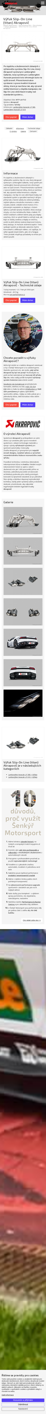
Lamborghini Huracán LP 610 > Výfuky (22, 777)
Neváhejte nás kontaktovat (14, 384)
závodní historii (27, 842)
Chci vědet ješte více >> (32, 920)
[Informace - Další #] (23, 154)
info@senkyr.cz (31, 389)
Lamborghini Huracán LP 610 (15, 109)
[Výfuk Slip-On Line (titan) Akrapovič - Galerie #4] (23, 611)
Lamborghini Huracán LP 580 (24, 107)
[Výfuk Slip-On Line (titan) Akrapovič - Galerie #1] (23, 520)
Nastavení (23, 1409)
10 (23, 798)
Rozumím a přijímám (23, 1400)
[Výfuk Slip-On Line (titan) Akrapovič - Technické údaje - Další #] (23, 263)
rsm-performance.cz (17, 294)
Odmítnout (23, 1404)
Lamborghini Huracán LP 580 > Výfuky (22, 775)
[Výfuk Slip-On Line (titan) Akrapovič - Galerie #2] (23, 551)
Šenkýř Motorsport (10, 25)
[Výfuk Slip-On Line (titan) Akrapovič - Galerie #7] (23, 703)
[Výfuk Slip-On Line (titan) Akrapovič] (23, 47)
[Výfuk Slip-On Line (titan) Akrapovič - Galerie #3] (23, 581)
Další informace (8, 1395)
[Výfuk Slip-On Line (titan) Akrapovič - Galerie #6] (23, 672)
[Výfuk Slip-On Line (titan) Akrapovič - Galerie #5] (23, 642)
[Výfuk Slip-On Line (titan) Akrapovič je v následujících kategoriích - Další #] (23, 743)
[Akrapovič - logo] (23, 423)
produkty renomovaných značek (21, 875)
